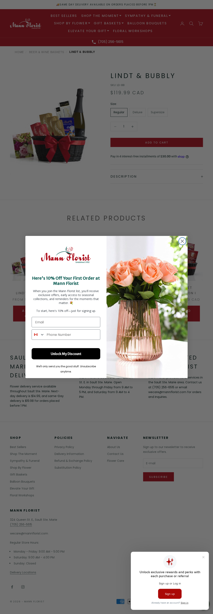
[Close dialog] (182, 241)
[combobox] (38, 335)
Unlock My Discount (66, 354)
